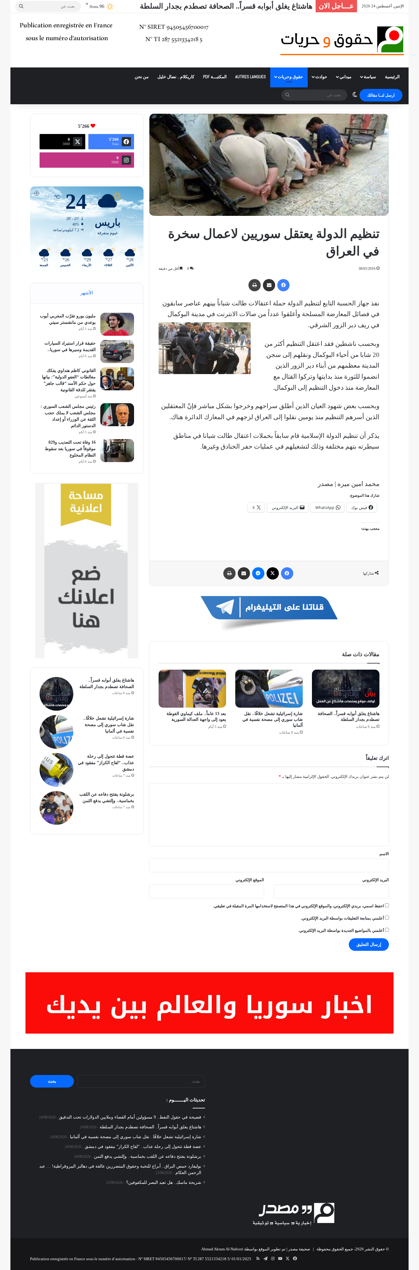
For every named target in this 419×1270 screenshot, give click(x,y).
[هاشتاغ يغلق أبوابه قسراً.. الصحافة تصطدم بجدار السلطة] (345, 689)
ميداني (346, 76)
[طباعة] (254, 285)
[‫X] (273, 573)
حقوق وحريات (290, 76)
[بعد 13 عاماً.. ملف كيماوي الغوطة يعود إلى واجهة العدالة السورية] (192, 689)
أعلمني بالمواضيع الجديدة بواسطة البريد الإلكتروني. (341, 930)
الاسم (384, 853)
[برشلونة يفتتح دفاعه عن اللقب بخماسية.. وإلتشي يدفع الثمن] (56, 808)
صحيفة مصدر (299, 1249)
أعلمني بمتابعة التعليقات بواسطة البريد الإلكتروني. (342, 918)
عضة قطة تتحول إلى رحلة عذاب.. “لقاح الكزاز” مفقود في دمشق (106, 762)
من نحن (142, 76)
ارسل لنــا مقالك (381, 95)
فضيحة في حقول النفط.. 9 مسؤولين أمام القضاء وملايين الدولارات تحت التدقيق (130, 1117)
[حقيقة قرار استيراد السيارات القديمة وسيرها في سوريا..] (117, 351)
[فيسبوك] (283, 285)
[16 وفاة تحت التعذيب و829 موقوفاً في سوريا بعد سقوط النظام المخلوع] (117, 450)
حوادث (321, 76)
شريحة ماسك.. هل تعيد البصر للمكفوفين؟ (163, 1182)
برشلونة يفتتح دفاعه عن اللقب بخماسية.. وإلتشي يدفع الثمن (147, 1156)
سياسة (370, 76)
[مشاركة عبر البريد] (269, 285)
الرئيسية (392, 76)
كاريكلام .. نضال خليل (175, 76)
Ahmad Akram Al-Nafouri (222, 1249)
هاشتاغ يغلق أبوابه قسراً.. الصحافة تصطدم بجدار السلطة (226, 6)
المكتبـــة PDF (215, 76)
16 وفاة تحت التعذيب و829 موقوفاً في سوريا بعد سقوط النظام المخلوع (70, 448)
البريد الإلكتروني (375, 880)
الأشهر (86, 292)
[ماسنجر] (258, 573)
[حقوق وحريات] (342, 40)
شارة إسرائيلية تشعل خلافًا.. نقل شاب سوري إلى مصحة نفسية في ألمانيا (272, 719)
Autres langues (250, 76)
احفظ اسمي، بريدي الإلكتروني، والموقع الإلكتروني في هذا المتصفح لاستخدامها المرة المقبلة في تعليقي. (298, 906)
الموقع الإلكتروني (250, 880)
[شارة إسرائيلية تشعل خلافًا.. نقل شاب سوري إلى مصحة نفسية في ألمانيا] (269, 689)
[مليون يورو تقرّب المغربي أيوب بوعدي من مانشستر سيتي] (117, 324)
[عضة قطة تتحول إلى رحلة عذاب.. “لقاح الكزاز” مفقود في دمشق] (56, 770)
